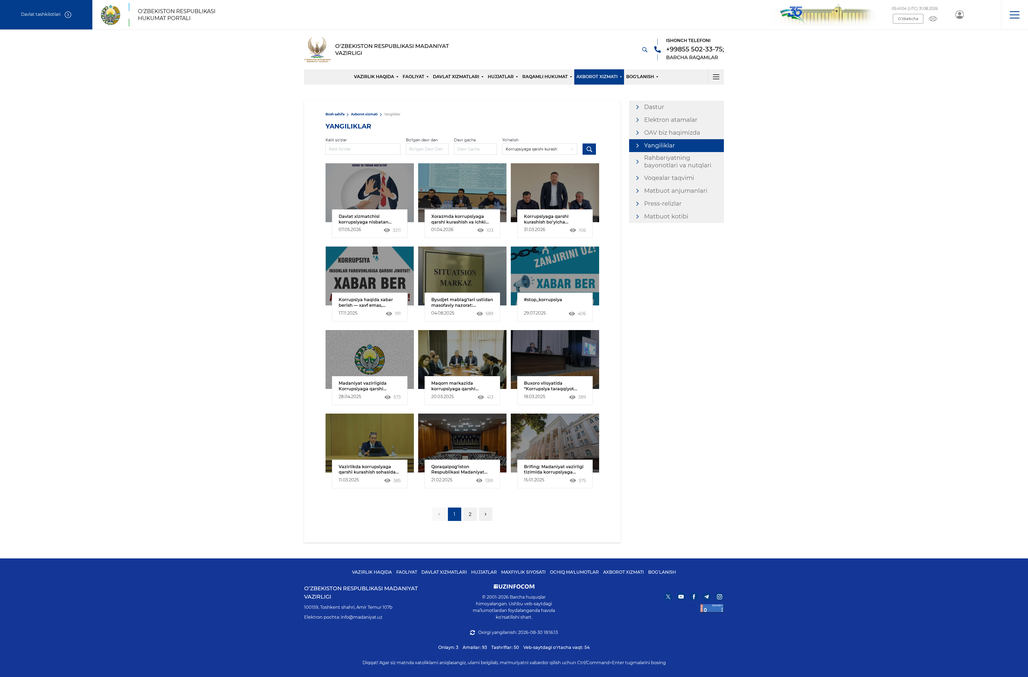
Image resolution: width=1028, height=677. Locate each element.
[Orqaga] (439, 514)
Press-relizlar (663, 203)
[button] (1014, 14)
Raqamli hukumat (545, 76)
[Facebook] (694, 596)
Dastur (654, 107)
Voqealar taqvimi (669, 177)
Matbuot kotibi (666, 216)
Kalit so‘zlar (336, 140)
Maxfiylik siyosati (523, 572)
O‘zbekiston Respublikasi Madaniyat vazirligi (361, 592)
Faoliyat (413, 76)
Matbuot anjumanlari (675, 190)
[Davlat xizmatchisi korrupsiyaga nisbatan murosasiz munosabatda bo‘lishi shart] (370, 192)
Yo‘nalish (510, 140)
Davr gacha (465, 140)
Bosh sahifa (335, 114)
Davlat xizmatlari (456, 76)
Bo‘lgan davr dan (422, 140)
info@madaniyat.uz (361, 617)
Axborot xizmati (597, 76)
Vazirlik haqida (374, 76)
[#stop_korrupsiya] (555, 276)
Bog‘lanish (640, 76)
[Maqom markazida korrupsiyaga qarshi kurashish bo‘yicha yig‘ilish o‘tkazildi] (462, 359)
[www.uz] (712, 608)
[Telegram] (706, 596)
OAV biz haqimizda (672, 132)
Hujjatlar (501, 76)
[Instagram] (719, 596)
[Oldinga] (485, 514)
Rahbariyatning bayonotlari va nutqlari (677, 161)
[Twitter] (668, 596)
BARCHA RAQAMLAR (692, 57)
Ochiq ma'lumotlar (574, 572)
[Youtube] (681, 596)
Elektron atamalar (670, 119)
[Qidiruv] (644, 49)
